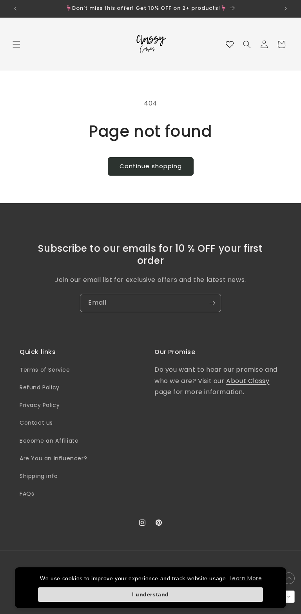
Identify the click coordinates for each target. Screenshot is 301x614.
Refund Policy (40, 387)
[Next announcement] (285, 8)
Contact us (36, 423)
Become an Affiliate (49, 441)
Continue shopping (151, 166)
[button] (16, 44)
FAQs (27, 494)
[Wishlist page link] (230, 44)
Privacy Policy (40, 405)
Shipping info (39, 476)
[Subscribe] (212, 303)
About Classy (247, 380)
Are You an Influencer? (53, 458)
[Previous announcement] (15, 8)
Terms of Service (45, 370)
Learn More (246, 578)
